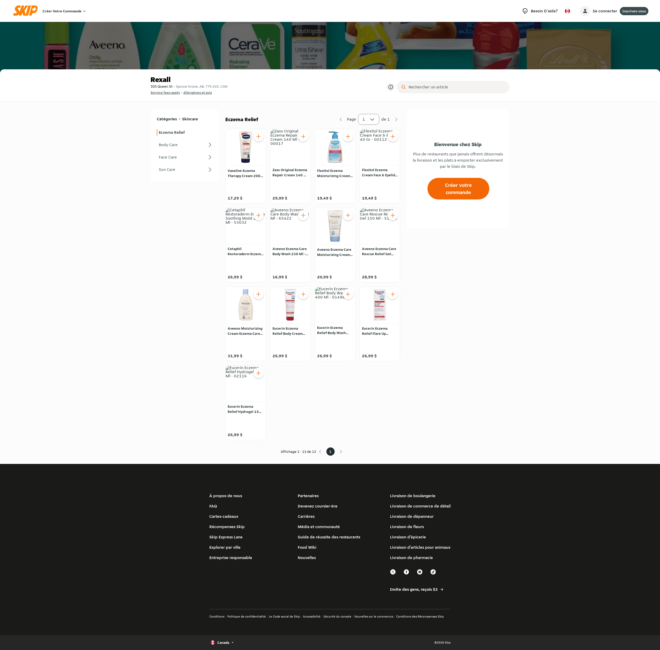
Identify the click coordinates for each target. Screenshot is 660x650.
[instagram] (420, 574)
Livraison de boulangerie (412, 495)
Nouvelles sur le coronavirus (373, 616)
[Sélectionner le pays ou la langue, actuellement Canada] (567, 11)
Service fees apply (165, 92)
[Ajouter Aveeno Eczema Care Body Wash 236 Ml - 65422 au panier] (303, 215)
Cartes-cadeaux (223, 516)
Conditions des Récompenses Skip (420, 616)
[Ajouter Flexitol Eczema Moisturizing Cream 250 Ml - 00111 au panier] (348, 136)
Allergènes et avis (197, 92)
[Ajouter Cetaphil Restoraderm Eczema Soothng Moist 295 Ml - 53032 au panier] (258, 215)
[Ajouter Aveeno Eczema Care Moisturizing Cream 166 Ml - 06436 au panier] (348, 215)
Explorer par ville (225, 547)
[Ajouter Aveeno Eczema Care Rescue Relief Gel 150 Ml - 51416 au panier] (392, 215)
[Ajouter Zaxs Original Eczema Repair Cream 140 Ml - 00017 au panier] (303, 136)
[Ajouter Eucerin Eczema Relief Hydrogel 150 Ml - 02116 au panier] (258, 373)
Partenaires (308, 495)
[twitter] (393, 574)
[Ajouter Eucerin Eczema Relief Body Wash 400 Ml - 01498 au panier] (348, 294)
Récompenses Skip (227, 526)
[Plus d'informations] (390, 87)
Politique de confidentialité (246, 616)
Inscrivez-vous (634, 11)
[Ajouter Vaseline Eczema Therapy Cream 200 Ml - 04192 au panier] (258, 136)
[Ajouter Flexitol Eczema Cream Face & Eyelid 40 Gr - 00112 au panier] (392, 136)
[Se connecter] (585, 11)
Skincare (190, 119)
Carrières (306, 516)
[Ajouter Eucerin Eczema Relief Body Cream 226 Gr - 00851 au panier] (303, 294)
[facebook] (406, 574)
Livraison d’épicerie (408, 537)
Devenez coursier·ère (317, 506)
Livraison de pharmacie (411, 557)
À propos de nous (225, 495)
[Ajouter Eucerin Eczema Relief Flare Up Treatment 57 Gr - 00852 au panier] (392, 294)
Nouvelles (307, 557)
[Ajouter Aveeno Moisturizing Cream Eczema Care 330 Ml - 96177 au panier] (258, 294)
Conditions (216, 616)
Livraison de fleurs (407, 526)
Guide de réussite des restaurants (329, 537)
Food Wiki (307, 547)
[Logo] (27, 10)
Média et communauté (319, 526)
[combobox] (456, 87)
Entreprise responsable (230, 557)
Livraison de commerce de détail (420, 506)
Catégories (167, 119)
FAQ (213, 506)
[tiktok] (433, 574)
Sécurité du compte (337, 616)
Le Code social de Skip (284, 616)
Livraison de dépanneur (412, 516)
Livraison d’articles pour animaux (420, 547)
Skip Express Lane (226, 537)
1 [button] (363, 119)
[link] (185, 132)
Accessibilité (311, 616)
